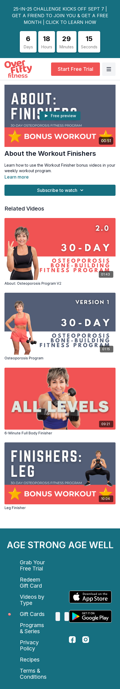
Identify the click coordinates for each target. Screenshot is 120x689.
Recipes (30, 659)
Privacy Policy (29, 645)
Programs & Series (32, 628)
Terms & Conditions (33, 673)
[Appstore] (90, 597)
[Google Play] (90, 616)
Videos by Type (32, 599)
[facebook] (72, 639)
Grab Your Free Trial (32, 565)
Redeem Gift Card (31, 582)
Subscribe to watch (57, 190)
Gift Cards (32, 614)
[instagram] (85, 639)
